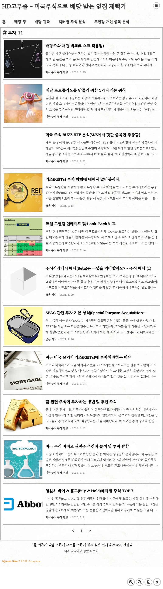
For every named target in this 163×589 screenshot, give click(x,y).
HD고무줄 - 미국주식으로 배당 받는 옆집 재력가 (64, 6)
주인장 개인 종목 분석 (111, 21)
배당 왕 (20, 21)
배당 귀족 (42, 21)
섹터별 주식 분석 (72, 21)
